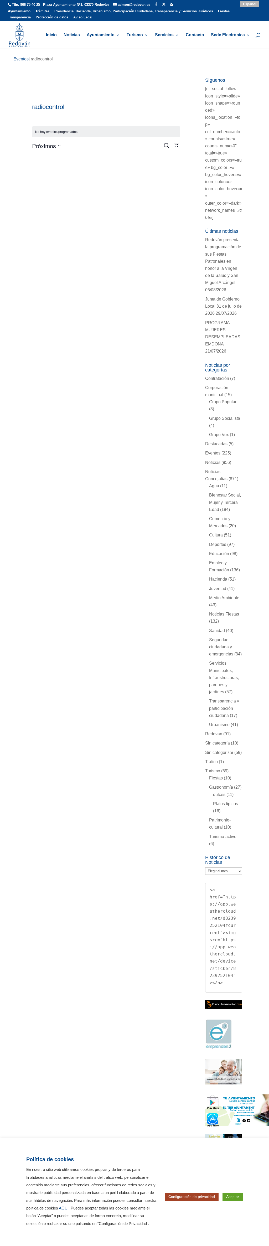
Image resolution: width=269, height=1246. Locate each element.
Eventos (212, 453)
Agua (214, 486)
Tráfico (211, 761)
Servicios (164, 35)
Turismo (135, 35)
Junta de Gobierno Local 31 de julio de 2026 (223, 306)
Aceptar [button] (232, 1197)
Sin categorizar (219, 752)
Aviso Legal (82, 17)
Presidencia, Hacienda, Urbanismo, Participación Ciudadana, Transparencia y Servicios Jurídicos (133, 11)
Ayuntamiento (19, 11)
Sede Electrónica (228, 35)
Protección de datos (52, 17)
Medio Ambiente (224, 598)
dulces (219, 794)
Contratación (217, 378)
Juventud (217, 588)
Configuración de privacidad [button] (191, 1197)
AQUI (64, 1208)
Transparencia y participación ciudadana (224, 708)
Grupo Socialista (224, 418)
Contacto (195, 35)
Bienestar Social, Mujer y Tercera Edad (225, 502)
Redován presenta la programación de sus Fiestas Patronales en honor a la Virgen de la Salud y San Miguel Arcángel (223, 261)
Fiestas (224, 11)
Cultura (216, 535)
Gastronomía (221, 787)
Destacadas (216, 444)
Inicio (51, 35)
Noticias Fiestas (224, 614)
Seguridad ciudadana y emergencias (221, 647)
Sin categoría (217, 743)
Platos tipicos (225, 804)
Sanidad (217, 630)
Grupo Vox (219, 434)
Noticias (72, 35)
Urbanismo (219, 724)
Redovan (213, 734)
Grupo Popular (222, 402)
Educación (219, 553)
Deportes (217, 544)
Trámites (42, 11)
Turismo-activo (222, 836)
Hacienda (218, 579)
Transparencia (19, 17)
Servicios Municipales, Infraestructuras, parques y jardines (224, 677)
